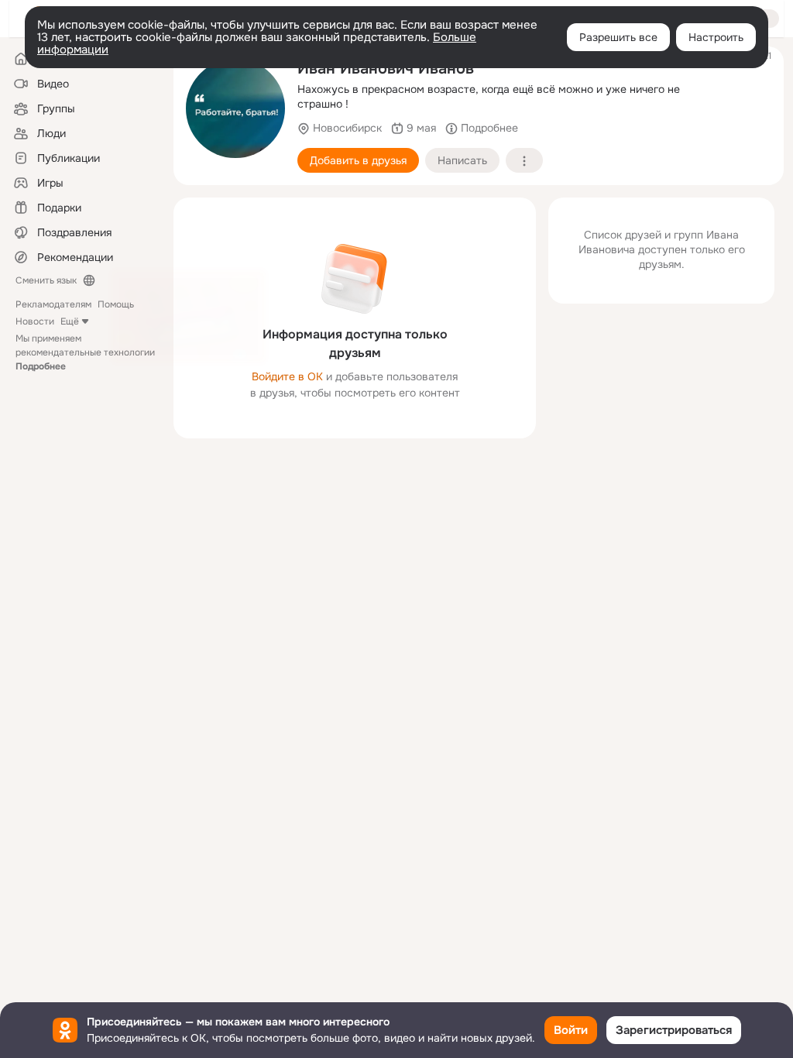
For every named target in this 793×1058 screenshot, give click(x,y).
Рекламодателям (53, 304)
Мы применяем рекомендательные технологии (85, 352)
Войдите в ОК (287, 376)
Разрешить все (618, 37)
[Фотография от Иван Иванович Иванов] (235, 108)
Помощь (116, 304)
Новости (34, 321)
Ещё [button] (69, 321)
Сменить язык (46, 280)
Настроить (715, 37)
